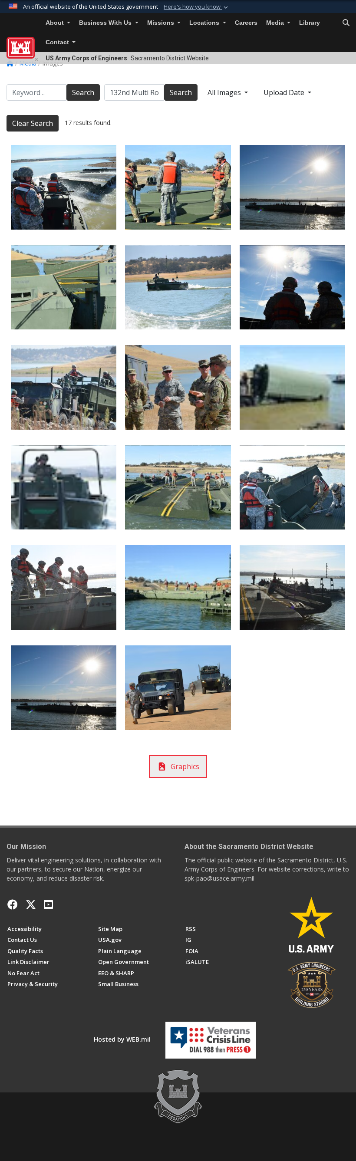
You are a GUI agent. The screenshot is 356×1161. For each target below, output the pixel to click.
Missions (161, 23)
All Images (225, 92)
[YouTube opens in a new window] (48, 904)
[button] (197, 7)
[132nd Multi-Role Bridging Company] (63, 187)
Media (276, 23)
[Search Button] (346, 23)
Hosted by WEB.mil (122, 1039)
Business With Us (106, 23)
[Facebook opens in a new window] (12, 904)
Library (309, 23)
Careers (246, 23)
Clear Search (32, 123)
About (56, 23)
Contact (58, 42)
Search (83, 92)
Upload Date (285, 92)
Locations (205, 23)
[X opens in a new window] (31, 904)
